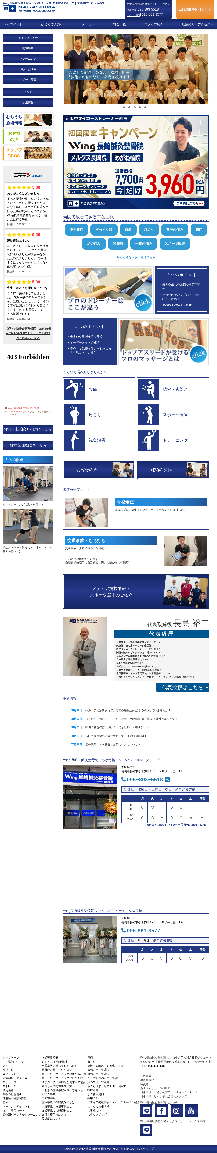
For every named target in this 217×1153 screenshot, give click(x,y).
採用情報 (27, 102)
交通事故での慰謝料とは (57, 1110)
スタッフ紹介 (153, 24)
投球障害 (92, 1090)
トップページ (13, 24)
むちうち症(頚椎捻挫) (55, 1061)
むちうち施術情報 (98, 1106)
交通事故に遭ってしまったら (60, 1065)
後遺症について (51, 1118)
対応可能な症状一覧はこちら (136, 257)
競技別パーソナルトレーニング (22, 1114)
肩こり (91, 1061)
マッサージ (9, 1082)
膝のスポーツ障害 (98, 1082)
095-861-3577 (152, 14)
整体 (5, 1102)
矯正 (19, 1094)
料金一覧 (119, 24)
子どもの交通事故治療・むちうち (62, 1090)
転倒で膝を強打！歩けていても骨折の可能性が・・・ (118, 727)
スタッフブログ (97, 1114)
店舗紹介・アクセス (196, 24)
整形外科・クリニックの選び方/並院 (64, 1073)
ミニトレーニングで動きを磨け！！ (25, 504)
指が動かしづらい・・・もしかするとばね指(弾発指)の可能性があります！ (131, 718)
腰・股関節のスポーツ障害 (103, 1077)
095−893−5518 (145, 779)
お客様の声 (94, 1110)
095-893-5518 (148, 9)
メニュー (88, 24)
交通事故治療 (50, 1057)
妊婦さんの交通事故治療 (57, 1086)
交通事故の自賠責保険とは (58, 1102)
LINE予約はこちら (198, 9)
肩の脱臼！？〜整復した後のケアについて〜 (112, 744)
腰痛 (90, 1057)
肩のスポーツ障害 (98, 1069)
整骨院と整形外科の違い (57, 1069)
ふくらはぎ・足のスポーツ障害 (106, 1086)
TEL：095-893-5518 (152, 1065)
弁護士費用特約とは (54, 1114)
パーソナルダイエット (16, 1106)
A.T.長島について (13, 1061)
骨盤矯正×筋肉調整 (14, 1098)
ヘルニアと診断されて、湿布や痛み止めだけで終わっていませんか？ (128, 710)
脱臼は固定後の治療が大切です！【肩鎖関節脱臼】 (117, 736)
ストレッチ (9, 1086)
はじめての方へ (52, 24)
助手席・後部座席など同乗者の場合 (64, 1082)
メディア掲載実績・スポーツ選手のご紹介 (113, 1102)
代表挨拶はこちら (185, 687)
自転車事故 (49, 1098)
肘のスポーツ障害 (98, 1073)
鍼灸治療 (8, 1090)
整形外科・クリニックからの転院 (62, 1077)
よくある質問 (95, 1094)
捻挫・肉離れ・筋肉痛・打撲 (105, 1065)
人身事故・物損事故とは (57, 1106)
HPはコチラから (28, 429)
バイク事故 (49, 1094)
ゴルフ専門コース (14, 1110)
